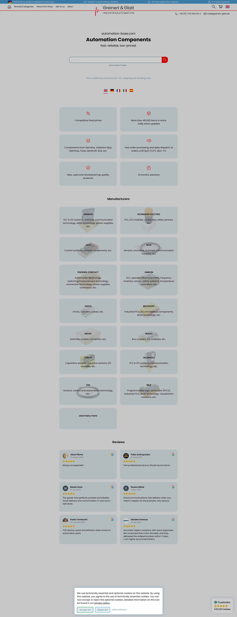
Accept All (85, 609)
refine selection (119, 609)
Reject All (103, 609)
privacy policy (102, 603)
